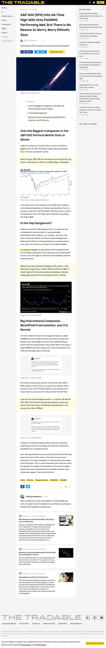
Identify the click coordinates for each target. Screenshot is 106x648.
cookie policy (41, 645)
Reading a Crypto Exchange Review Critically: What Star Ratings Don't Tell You (37, 554)
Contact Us (36, 624)
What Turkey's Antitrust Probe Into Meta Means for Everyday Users (89, 53)
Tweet (42, 52)
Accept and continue (95, 643)
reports (23, 149)
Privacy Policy (24, 624)
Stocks (4, 20)
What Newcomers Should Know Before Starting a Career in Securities (36, 521)
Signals (4, 28)
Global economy (7, 16)
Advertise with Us (49, 624)
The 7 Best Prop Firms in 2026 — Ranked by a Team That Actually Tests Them (90, 110)
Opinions (4, 33)
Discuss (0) (58, 52)
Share (28, 52)
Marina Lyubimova (30, 41)
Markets (4, 8)
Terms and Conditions (9, 624)
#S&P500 (54, 480)
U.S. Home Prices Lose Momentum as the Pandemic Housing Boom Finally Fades (90, 65)
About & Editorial (7, 41)
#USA (22, 480)
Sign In (100, 2)
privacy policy (26, 645)
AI (2, 12)
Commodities (6, 24)
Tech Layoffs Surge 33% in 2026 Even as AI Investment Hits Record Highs (90, 76)
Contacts (5, 37)
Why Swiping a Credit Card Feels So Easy (33, 577)
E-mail (45, 496)
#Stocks (30, 480)
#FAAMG (63, 480)
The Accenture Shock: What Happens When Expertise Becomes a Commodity (90, 16)
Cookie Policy (62, 624)
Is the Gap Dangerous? (37, 113)
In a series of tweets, (29, 250)
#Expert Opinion (42, 480)
